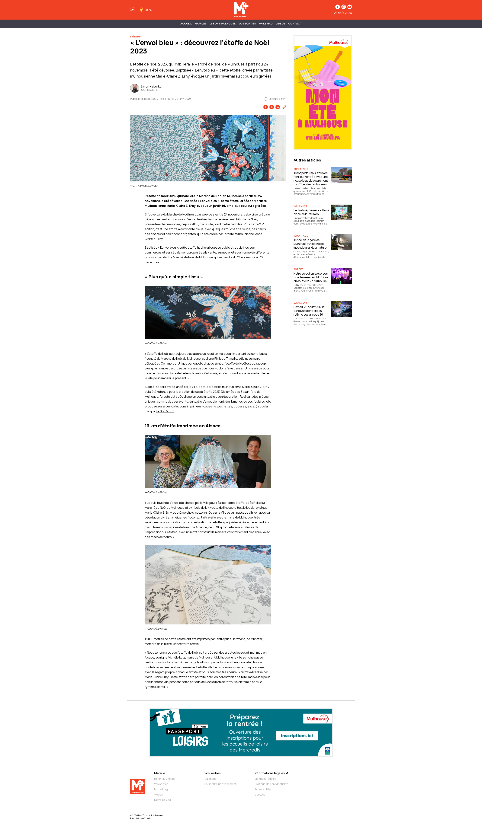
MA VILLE (200, 23)
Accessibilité (263, 789)
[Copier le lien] (283, 107)
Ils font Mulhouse (164, 778)
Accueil (186, 23)
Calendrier (210, 778)
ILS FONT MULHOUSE (222, 23)
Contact (295, 23)
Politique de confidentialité (271, 784)
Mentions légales (265, 778)
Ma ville (159, 773)
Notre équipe (162, 800)
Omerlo (147, 818)
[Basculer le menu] (132, 10)
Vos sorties (247, 23)
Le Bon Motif (165, 411)
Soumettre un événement (220, 784)
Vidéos (280, 23)
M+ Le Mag (266, 23)
